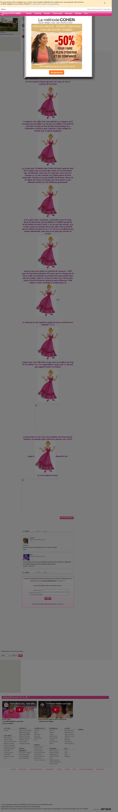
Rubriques (68, 13)
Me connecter (98, 9)
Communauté (57, 13)
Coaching (37, 13)
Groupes (47, 13)
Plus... (86, 13)
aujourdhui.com (11, 13)
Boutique (78, 13)
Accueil (28, 13)
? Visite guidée (107, 9)
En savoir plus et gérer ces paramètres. (44, 4)
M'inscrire (90, 9)
